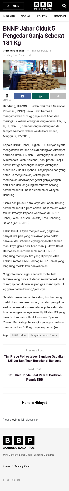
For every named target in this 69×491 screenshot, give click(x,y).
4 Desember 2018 (41, 50)
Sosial (25, 16)
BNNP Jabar (19, 335)
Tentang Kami (22, 466)
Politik (42, 16)
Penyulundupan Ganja (43, 335)
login (14, 419)
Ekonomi (60, 16)
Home (6, 466)
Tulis (15, 5)
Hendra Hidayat (15, 50)
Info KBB (9, 16)
